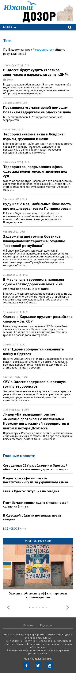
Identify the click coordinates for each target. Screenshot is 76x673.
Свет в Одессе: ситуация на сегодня (31, 491)
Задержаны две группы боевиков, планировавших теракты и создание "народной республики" (34, 241)
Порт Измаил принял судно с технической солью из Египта (35, 504)
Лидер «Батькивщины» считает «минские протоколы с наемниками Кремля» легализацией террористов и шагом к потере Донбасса (36, 421)
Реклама (28, 625)
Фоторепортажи (38, 541)
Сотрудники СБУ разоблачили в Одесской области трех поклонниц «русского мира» (35, 467)
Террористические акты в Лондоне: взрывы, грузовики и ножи (34, 136)
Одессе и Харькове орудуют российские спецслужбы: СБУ (38, 319)
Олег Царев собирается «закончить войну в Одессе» (33, 351)
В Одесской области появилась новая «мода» (32, 517)
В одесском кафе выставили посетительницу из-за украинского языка (35, 480)
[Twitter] (38, 665)
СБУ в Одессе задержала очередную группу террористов (34, 384)
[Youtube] (49, 665)
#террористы (42, 49)
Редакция (46, 625)
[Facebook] (26, 665)
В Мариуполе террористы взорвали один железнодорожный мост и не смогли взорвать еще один (33, 284)
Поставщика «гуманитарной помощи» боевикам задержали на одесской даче (37, 109)
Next (67, 607)
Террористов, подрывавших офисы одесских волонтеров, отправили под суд (35, 171)
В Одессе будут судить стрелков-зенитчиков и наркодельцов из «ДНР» (36, 72)
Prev (8, 607)
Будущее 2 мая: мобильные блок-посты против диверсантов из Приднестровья (37, 206)
